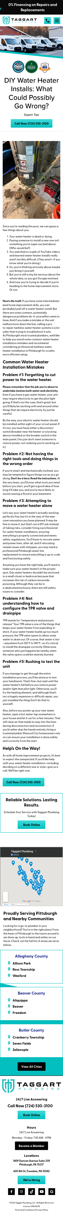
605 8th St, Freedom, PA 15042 (31, 1171)
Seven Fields (22, 1043)
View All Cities (31, 1066)
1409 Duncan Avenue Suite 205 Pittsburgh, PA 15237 (31, 1162)
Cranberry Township (28, 1037)
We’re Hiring (31, 1180)
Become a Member (31, 1146)
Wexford (19, 975)
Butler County (31, 1030)
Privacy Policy (41, 1209)
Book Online (31, 824)
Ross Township (24, 969)
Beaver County (31, 993)
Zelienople (20, 1049)
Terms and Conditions (24, 1209)
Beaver (18, 1006)
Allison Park (22, 963)
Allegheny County (31, 956)
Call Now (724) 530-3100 (31, 123)
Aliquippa (20, 1000)
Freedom (19, 1012)
